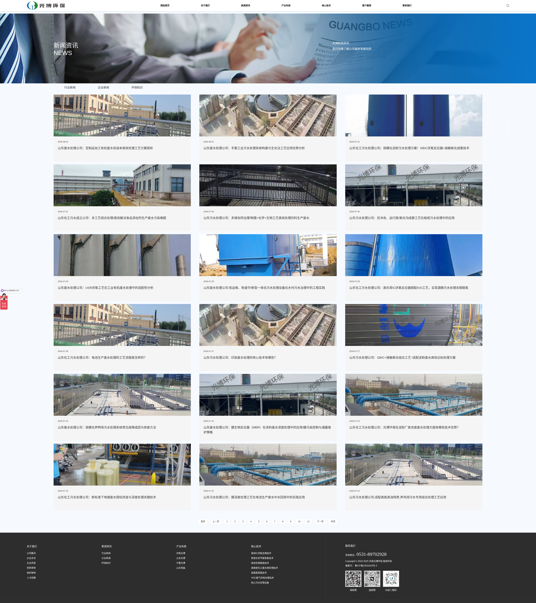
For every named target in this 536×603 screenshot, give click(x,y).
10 (299, 521)
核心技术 (326, 5)
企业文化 (31, 558)
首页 (203, 521)
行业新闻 (106, 553)
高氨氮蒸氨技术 (259, 573)
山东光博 (180, 558)
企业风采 (31, 563)
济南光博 (180, 553)
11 (308, 521)
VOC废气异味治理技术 (262, 578)
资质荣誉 (31, 568)
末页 (333, 521)
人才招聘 (31, 578)
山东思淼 (180, 568)
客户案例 (366, 5)
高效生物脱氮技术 (260, 563)
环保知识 (106, 563)
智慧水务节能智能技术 (262, 558)
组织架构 (31, 573)
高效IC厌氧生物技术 (261, 553)
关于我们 (205, 5)
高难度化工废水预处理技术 (264, 568)
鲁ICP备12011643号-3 (366, 565)
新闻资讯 (245, 5)
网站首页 (165, 5)
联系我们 (407, 5)
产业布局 (286, 5)
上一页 (215, 521)
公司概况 (31, 553)
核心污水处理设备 (260, 582)
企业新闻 (106, 558)
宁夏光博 (180, 563)
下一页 (320, 521)
